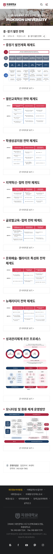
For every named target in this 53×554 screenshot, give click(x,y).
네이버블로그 (10, 545)
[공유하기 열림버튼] (44, 36)
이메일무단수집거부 (35, 489)
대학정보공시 (16, 494)
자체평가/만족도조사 (34, 494)
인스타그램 (42, 545)
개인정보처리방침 (15, 489)
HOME (4, 36)
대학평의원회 (24, 498)
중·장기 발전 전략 (34, 36)
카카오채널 (34, 545)
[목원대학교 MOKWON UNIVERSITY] (9, 3)
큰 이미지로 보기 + (26, 88)
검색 (41, 5)
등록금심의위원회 (40, 498)
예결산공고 (9, 498)
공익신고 (27, 503)
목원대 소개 (21, 36)
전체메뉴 (46, 4)
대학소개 (11, 36)
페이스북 (18, 545)
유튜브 (26, 545)
